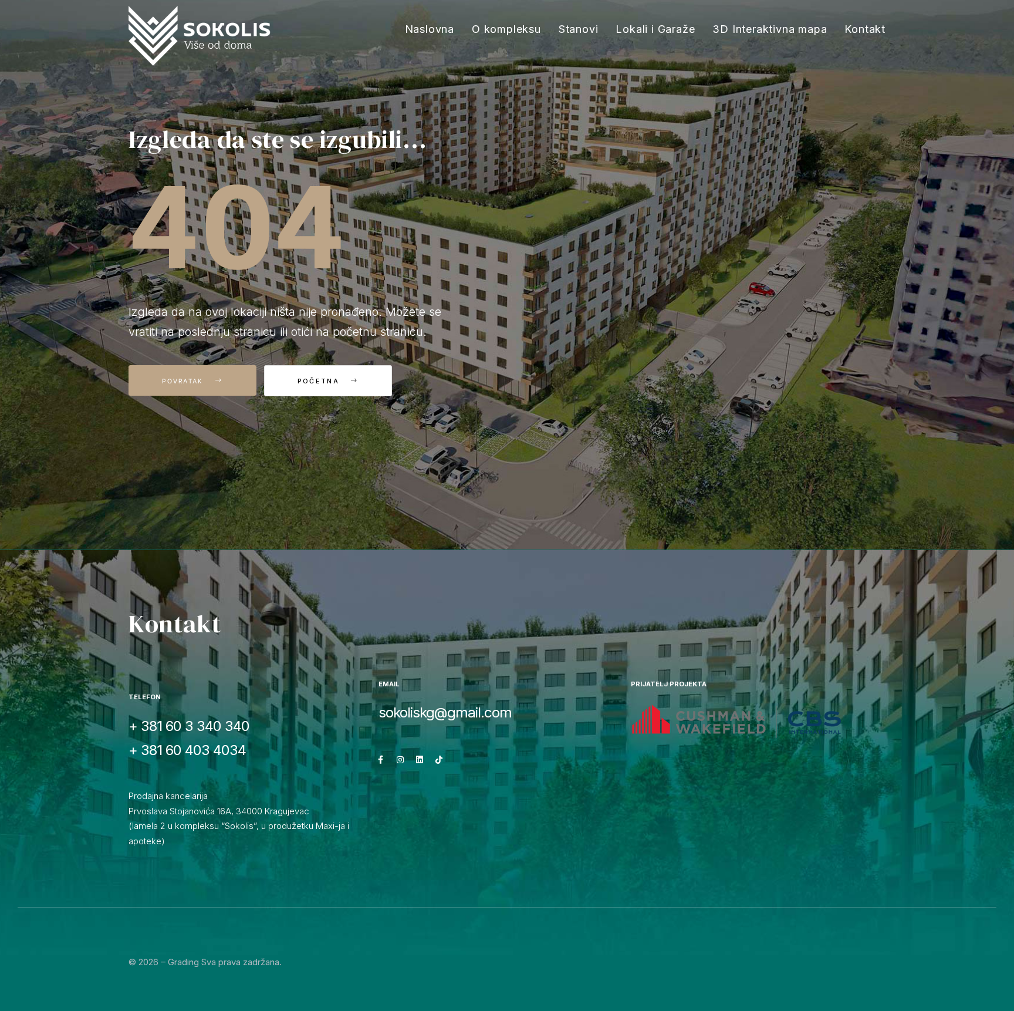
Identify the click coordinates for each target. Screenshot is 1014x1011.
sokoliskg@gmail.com (445, 712)
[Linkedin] (419, 759)
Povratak (184, 380)
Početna (320, 381)
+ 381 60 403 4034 (187, 750)
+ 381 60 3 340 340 (189, 725)
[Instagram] (400, 759)
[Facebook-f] (381, 759)
